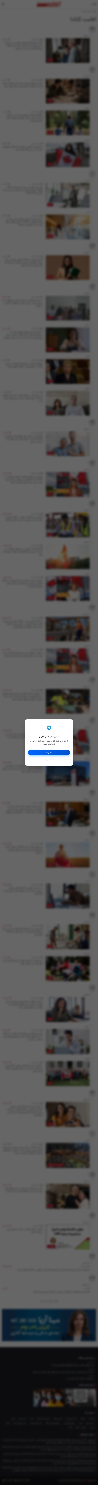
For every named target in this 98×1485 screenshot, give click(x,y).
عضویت (49, 753)
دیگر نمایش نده (49, 759)
